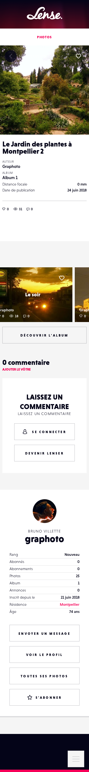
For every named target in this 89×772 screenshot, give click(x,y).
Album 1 (10, 177)
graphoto (44, 538)
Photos (44, 37)
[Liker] (78, 56)
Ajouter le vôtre (16, 369)
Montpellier (70, 604)
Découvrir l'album (44, 335)
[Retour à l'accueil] (44, 13)
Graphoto (11, 166)
